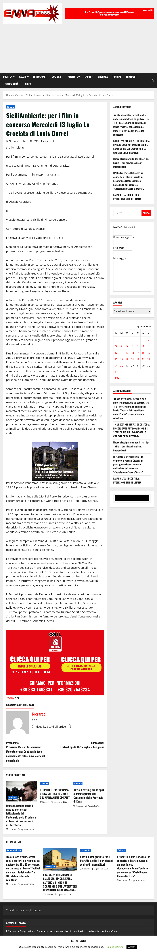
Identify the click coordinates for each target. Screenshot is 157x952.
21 (137, 359)
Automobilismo (14, 850)
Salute (22, 76)
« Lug (116, 377)
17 (116, 359)
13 (132, 352)
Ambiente (73, 76)
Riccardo (13, 141)
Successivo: (82, 745)
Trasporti (131, 76)
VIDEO (28, 84)
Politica (7, 76)
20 (132, 359)
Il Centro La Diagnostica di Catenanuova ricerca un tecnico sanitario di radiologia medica (61, 931)
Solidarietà (11, 84)
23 (148, 359)
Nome (124, 227)
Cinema (10, 107)
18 (121, 359)
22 (143, 359)
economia (85, 850)
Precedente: (25, 751)
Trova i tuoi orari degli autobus (24, 910)
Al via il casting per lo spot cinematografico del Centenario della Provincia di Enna (88, 795)
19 (127, 359)
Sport (87, 76)
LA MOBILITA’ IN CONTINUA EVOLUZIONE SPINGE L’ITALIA (127, 197)
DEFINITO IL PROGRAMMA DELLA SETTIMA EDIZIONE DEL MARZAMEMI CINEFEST (55, 793)
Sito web (118, 247)
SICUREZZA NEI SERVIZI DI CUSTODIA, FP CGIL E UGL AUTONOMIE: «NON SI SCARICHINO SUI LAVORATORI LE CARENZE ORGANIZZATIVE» (131, 147)
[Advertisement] (78, 46)
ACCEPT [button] (131, 947)
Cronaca (103, 76)
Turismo (116, 76)
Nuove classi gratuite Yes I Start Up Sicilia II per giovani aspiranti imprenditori (131, 162)
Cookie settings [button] (115, 946)
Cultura (56, 76)
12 (127, 352)
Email (123, 237)
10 (116, 352)
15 (143, 352)
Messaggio (119, 258)
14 (137, 352)
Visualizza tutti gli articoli (51, 726)
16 (148, 352)
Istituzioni (39, 76)
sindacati (50, 866)
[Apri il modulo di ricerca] (153, 80)
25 (121, 366)
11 (121, 352)
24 (116, 366)
